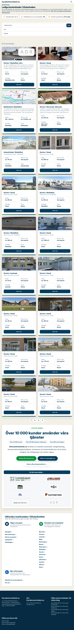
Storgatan (8, 532)
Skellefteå (42, 549)
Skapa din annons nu (26, 458)
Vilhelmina (42, 559)
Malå (40, 539)
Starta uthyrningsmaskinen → (37, 464)
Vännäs (41, 564)
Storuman (42, 554)
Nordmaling (42, 542)
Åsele (41, 567)
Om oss (7, 582)
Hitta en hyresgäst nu (47, 458)
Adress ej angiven (10, 537)
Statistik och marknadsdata (13, 580)
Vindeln (41, 562)
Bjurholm (42, 532)
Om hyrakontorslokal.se (33, 603)
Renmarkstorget (10, 534)
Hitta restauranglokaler (9, 622)
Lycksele (42, 537)
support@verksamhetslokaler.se (11, 604)
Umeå (41, 557)
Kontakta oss (30, 604)
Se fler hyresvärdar (37, 472)
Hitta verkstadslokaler (8, 624)
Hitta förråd (5, 621)
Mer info (18, 84)
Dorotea (41, 534)
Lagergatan (8, 539)
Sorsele (41, 552)
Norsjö (41, 544)
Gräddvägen (9, 542)
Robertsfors (43, 547)
